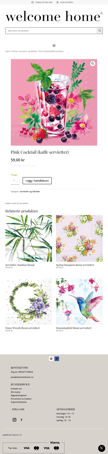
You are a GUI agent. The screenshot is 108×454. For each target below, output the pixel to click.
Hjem (7, 51)
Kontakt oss (16, 388)
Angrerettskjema (19, 402)
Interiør (14, 51)
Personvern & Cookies (21, 398)
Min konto (15, 392)
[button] (92, 63)
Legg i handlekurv (37, 181)
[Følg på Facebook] (57, 358)
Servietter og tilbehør (28, 51)
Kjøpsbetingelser (19, 395)
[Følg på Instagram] (51, 358)
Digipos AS (17, 434)
